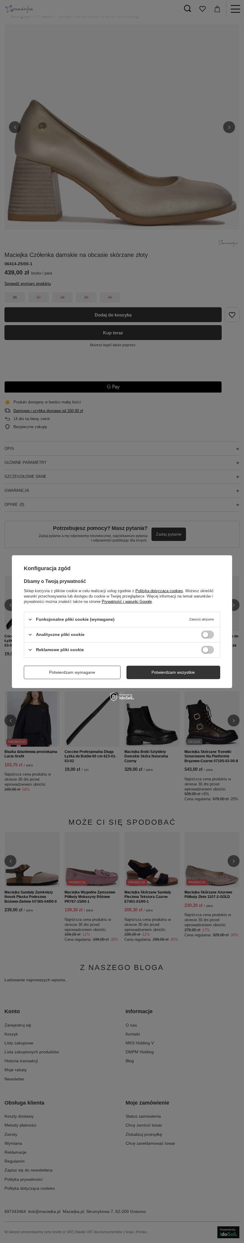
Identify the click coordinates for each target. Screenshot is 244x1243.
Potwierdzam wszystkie (173, 672)
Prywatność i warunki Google (127, 601)
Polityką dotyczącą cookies (159, 590)
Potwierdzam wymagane (72, 672)
